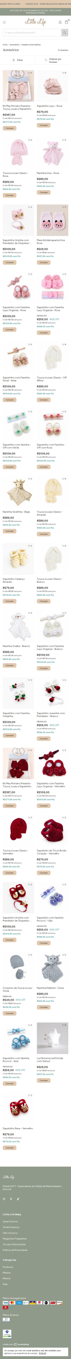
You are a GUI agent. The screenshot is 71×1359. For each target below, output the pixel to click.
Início (5, 44)
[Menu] (4, 22)
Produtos (8, 1267)
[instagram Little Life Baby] (4, 1199)
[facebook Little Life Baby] (11, 1199)
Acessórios (14, 44)
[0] (66, 22)
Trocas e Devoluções (14, 1244)
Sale (5, 1284)
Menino (7, 1278)
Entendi (42, 1353)
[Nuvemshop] (16, 1345)
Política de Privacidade (15, 1250)
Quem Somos (10, 1221)
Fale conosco (10, 1232)
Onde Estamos (11, 1227)
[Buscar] (64, 32)
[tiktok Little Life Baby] (18, 1199)
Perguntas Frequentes (15, 1238)
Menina (7, 1272)
